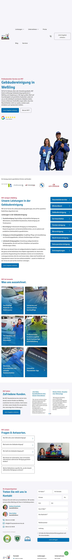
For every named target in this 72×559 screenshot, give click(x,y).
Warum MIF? (26, 110)
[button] (18, 438)
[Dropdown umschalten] (23, 29)
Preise (45, 29)
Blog (16, 43)
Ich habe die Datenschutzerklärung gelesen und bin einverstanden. (52, 534)
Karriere (25, 43)
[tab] (49, 413)
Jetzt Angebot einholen (62, 36)
